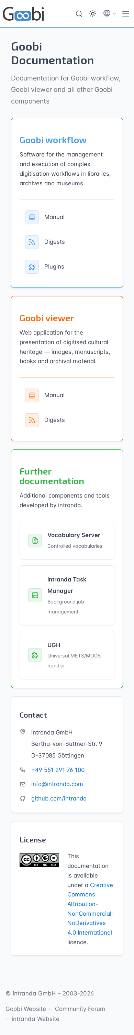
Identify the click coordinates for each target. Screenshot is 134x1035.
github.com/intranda (59, 798)
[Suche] (79, 14)
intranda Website (35, 1018)
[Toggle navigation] (125, 13)
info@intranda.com (57, 784)
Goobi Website (25, 1008)
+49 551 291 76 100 (58, 769)
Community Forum (80, 1008)
